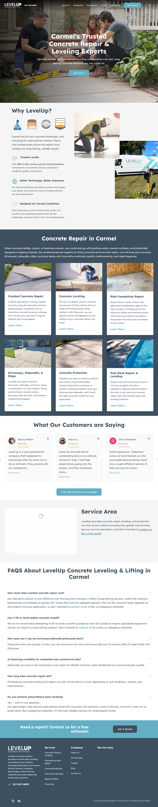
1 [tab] (74, 485)
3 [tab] (79, 485)
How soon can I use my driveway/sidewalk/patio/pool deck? (46, 638)
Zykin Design (145, 801)
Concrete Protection (54, 768)
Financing (49, 784)
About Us (75, 752)
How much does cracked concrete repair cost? (36, 592)
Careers (74, 763)
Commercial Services (54, 774)
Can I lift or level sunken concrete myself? (33, 617)
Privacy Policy (123, 801)
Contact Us (76, 773)
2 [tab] (77, 485)
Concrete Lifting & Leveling (53, 754)
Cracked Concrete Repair (53, 762)
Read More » (15, 473)
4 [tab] (81, 485)
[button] (149, 5)
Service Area (76, 758)
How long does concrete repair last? (30, 676)
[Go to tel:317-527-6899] (24, 784)
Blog (73, 768)
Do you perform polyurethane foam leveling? (35, 696)
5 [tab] (83, 485)
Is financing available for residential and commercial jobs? (44, 659)
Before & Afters (51, 779)
